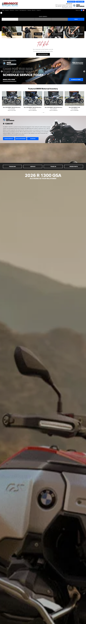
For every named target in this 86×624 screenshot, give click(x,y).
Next (84, 71)
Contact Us (39, 10)
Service (16, 10)
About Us (33, 10)
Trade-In (53, 166)
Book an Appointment (21, 138)
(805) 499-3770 (69, 3)
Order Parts (73, 166)
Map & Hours (80, 1)
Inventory (7, 10)
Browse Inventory (8, 138)
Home (3, 10)
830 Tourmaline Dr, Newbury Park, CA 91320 (63, 5)
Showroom (12, 10)
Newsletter (72, 1)
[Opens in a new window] (81, 10)
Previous (2, 71)
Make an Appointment (43, 54)
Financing (29, 10)
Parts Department (23, 10)
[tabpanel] (43, 71)
